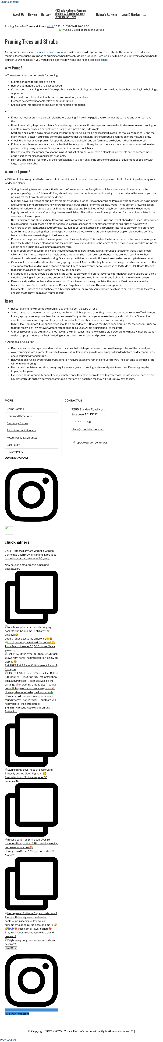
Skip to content (10, 1)
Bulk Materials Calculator (21, 430)
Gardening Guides (17, 423)
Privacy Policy (15, 452)
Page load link (8, 1040)
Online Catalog (15, 408)
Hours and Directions (19, 416)
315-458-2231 (81, 422)
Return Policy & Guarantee (22, 437)
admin (50, 26)
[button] (145, 14)
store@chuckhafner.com (87, 429)
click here (102, 59)
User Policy (13, 444)
